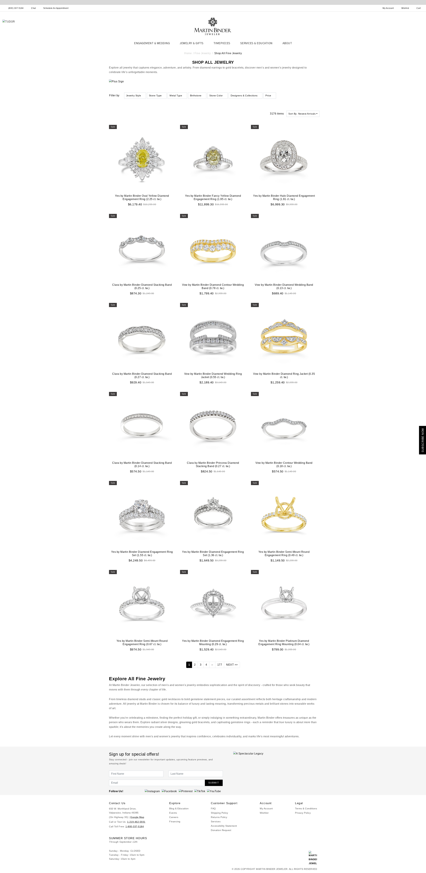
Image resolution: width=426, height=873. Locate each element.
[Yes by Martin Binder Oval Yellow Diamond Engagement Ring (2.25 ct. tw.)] (142, 158)
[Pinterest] (186, 791)
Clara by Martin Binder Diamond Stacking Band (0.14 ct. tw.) (142, 464)
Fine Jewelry (203, 53)
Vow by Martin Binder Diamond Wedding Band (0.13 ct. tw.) (284, 286)
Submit (213, 782)
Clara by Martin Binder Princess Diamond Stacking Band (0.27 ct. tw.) (213, 464)
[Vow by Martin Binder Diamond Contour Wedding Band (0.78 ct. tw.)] (213, 247)
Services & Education (256, 43)
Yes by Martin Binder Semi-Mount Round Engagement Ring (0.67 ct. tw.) (142, 642)
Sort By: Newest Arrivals (302, 113)
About (287, 43)
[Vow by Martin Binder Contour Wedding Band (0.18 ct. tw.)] (284, 425)
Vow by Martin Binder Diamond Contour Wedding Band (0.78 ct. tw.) (213, 286)
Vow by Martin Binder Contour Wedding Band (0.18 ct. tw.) (284, 464)
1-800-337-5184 (134, 826)
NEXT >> (232, 664)
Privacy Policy (303, 812)
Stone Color (216, 95)
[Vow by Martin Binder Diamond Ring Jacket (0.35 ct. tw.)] (284, 336)
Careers (173, 817)
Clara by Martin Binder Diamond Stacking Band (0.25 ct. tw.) (142, 286)
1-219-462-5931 (136, 821)
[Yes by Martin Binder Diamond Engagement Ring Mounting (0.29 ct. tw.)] (213, 603)
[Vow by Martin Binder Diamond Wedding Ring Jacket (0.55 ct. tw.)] (213, 336)
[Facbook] (169, 791)
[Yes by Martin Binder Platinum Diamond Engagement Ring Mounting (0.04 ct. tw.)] (284, 603)
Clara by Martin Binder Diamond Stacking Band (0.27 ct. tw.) (142, 375)
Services (215, 821)
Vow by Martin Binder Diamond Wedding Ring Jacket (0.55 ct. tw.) (213, 375)
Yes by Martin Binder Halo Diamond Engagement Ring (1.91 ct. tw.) (284, 197)
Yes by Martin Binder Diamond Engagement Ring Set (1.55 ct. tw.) (142, 553)
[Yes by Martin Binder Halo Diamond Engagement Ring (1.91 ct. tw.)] (284, 158)
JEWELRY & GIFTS (192, 43)
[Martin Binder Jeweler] (213, 26)
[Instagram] (152, 791)
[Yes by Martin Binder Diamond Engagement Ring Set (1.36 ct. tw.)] (213, 514)
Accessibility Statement (224, 825)
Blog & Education (179, 808)
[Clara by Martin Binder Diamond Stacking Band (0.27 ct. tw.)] (142, 336)
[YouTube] (214, 791)
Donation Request (221, 830)
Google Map (137, 817)
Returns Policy (219, 817)
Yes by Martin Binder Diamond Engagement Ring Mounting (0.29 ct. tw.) (213, 642)
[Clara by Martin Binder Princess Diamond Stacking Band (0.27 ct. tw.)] (213, 425)
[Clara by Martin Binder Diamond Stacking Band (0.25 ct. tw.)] (142, 247)
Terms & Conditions (306, 808)
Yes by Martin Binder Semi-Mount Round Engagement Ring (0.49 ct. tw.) (284, 553)
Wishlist (264, 812)
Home (188, 53)
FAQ (213, 808)
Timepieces (221, 43)
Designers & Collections (244, 95)
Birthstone (196, 95)
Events (173, 812)
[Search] (373, 8)
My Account (266, 808)
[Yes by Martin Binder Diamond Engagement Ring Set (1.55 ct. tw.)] (142, 514)
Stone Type (155, 95)
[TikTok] (199, 791)
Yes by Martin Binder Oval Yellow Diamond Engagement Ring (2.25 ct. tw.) (142, 197)
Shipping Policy (219, 812)
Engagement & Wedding (152, 43)
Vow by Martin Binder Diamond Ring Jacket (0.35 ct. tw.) (284, 375)
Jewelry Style (133, 95)
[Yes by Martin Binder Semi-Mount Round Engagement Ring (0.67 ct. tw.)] (142, 603)
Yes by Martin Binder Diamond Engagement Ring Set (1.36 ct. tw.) (213, 553)
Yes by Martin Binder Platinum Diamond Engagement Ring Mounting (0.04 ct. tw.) (284, 642)
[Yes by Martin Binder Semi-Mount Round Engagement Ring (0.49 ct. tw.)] (284, 514)
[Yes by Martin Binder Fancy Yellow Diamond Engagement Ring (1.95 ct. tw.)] (213, 158)
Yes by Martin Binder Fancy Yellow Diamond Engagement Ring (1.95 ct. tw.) (213, 197)
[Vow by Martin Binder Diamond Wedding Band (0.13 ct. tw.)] (284, 247)
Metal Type (176, 95)
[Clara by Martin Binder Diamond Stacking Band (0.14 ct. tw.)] (142, 425)
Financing (174, 821)
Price (268, 95)
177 (219, 664)
